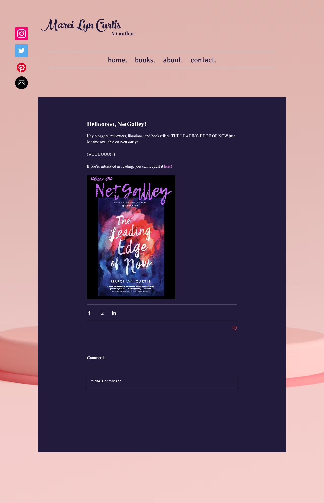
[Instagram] (21, 33)
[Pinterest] (21, 67)
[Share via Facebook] (89, 313)
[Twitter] (21, 50)
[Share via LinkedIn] (114, 313)
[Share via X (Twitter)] (101, 313)
